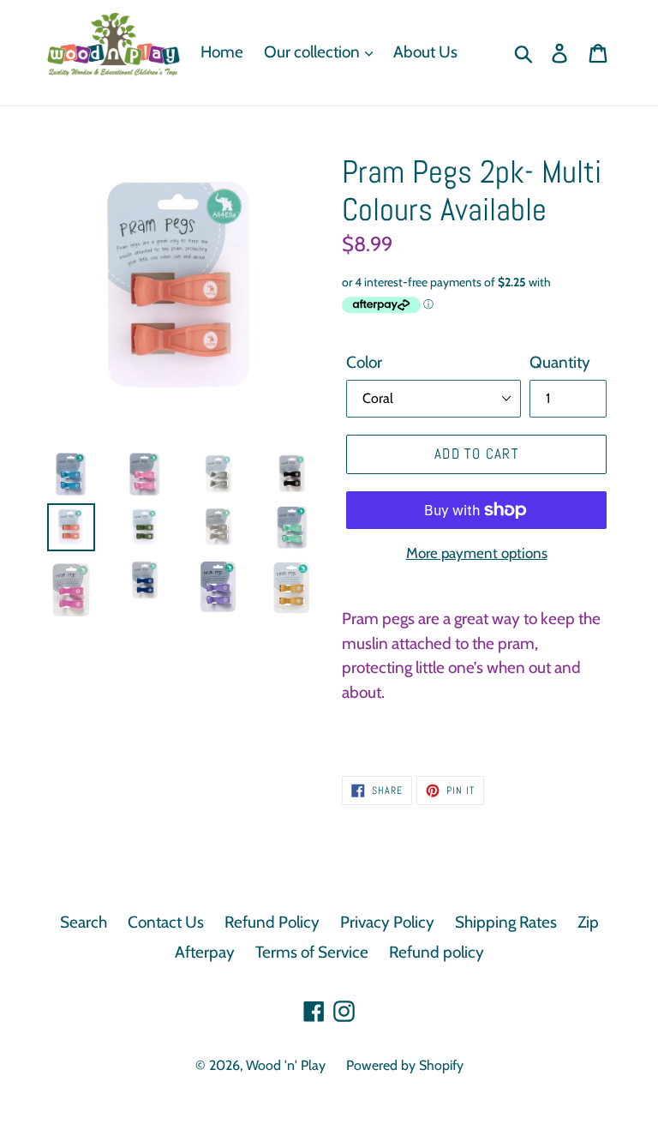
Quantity (559, 362)
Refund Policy (272, 922)
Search (83, 922)
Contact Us (166, 922)
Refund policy (436, 952)
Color (364, 362)
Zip (588, 922)
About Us (425, 52)
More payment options (476, 553)
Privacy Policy (387, 922)
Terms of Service (311, 952)
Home (221, 52)
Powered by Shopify (405, 1065)
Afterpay (205, 952)
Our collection (313, 52)
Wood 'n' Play (286, 1065)
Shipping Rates (506, 922)
